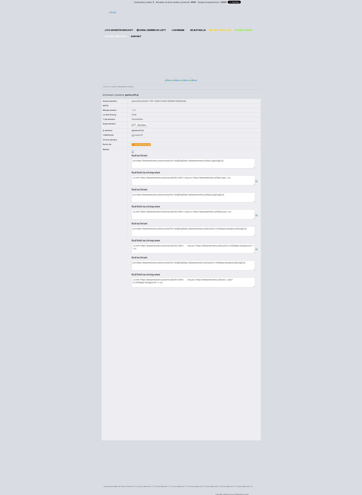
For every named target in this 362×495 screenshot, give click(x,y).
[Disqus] (195, 326)
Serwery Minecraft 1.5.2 (128, 486)
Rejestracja (198, 30)
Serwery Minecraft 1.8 (196, 486)
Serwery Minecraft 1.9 (212, 486)
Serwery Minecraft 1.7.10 (180, 486)
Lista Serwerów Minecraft (111, 486)
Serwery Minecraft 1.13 (228, 486)
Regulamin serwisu (242, 494)
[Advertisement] (181, 57)
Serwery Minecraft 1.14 (244, 486)
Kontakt (136, 36)
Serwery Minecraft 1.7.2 (145, 486)
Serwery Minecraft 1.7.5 (162, 486)
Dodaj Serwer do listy (152, 30)
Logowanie (177, 30)
